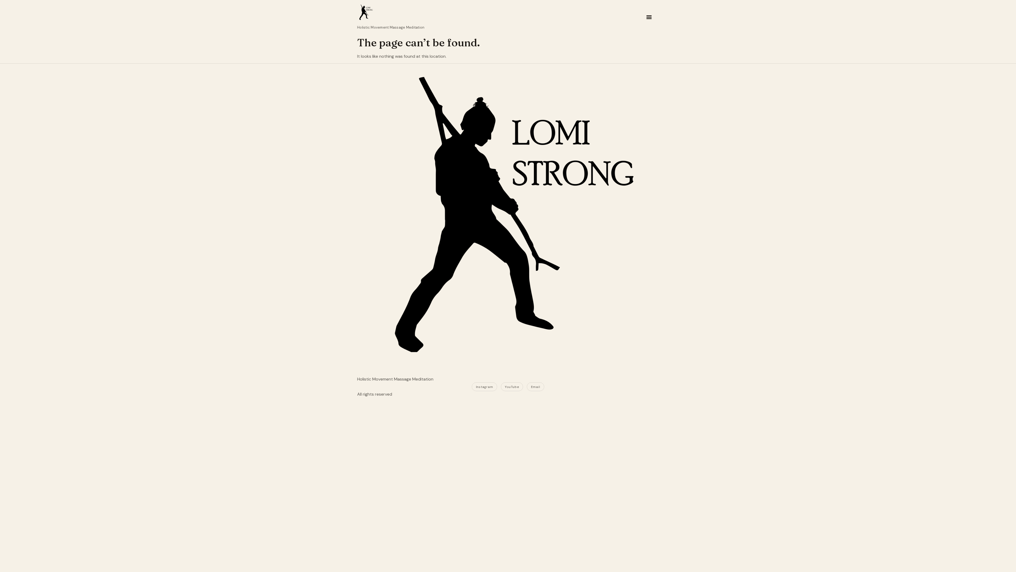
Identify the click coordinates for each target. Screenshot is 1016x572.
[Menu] (649, 17)
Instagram (484, 387)
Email (535, 387)
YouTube (512, 387)
